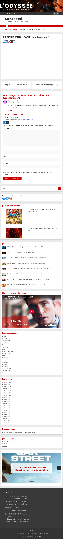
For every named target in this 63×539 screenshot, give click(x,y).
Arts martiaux (6, 340)
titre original (16, 521)
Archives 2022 (6, 391)
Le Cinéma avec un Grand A (10, 444)
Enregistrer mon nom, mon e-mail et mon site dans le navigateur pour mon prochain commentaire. (27, 173)
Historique (5, 362)
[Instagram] (10, 198)
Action (4, 336)
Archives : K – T (6, 421)
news (6, 516)
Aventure (4, 343)
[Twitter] (7, 42)
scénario (21, 519)
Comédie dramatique (8, 351)
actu (26, 496)
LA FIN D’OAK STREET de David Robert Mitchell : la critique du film (31, 468)
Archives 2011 (6, 414)
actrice (18, 496)
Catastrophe (6, 347)
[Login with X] (7, 122)
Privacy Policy (30, 119)
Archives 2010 (6, 416)
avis (27, 498)
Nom (4, 149)
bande (7, 501)
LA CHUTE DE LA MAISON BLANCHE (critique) (16, 85)
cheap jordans (12, 101)
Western (4, 373)
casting (16, 504)
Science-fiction (6, 368)
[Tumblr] (12, 42)
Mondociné (13, 19)
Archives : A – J (6, 418)
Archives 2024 (6, 386)
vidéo (24, 521)
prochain (16, 516)
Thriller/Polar (6, 370)
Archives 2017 (6, 401)
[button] (27, 481)
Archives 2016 (6, 403)
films (21, 508)
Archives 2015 (6, 406)
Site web (5, 163)
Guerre (4, 360)
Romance (5, 366)
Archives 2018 (6, 399)
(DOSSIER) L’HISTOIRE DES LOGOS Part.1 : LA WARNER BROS (46, 85)
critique (8, 508)
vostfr (6, 523)
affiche (12, 499)
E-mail (5, 156)
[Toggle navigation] (7, 26)
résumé (16, 519)
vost (27, 521)
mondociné (15, 513)
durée (13, 508)
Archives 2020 (6, 395)
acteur (10, 496)
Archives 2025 (6, 384)
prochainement (22, 516)
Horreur (4, 364)
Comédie (5, 349)
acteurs (14, 496)
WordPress (37, 536)
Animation (5, 338)
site (25, 519)
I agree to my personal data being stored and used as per (18, 119)
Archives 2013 (6, 410)
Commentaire (7, 128)
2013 (6, 496)
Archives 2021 (6, 393)
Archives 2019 (6, 397)
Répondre (10, 110)
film (17, 507)
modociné (16, 511)
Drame (4, 355)
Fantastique (5, 358)
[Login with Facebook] (4, 122)
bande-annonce (17, 501)
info (10, 510)
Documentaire (6, 353)
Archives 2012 (6, 412)
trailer (21, 521)
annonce (17, 499)
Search (59, 188)
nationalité (24, 514)
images (6, 510)
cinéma (23, 504)
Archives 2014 (6, 408)
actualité (7, 499)
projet (28, 516)
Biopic (4, 345)
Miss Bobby (5, 446)
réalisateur (9, 519)
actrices (22, 496)
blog (25, 501)
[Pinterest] (9, 42)
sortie (10, 521)
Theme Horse (44, 533)
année (23, 499)
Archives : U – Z (6, 423)
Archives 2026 (6, 382)
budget (11, 504)
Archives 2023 (6, 388)
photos (11, 517)
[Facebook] (4, 42)
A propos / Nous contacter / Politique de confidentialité (18, 432)
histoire (25, 508)
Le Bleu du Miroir (7, 442)
